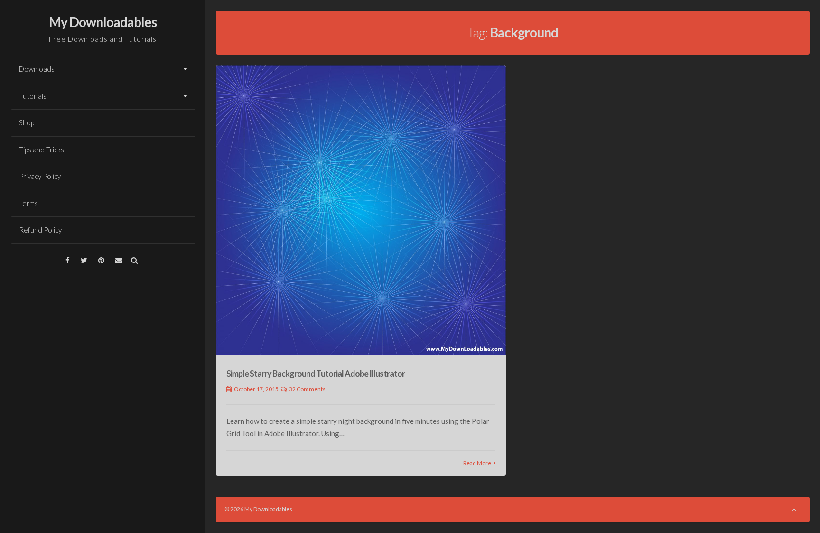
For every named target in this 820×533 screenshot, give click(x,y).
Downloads (37, 69)
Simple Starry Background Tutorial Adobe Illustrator (315, 373)
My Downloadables (103, 22)
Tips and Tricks (41, 149)
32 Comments (307, 389)
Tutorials (33, 96)
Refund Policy (40, 229)
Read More (477, 463)
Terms (28, 203)
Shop (26, 122)
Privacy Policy (40, 176)
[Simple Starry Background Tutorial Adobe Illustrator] (361, 210)
